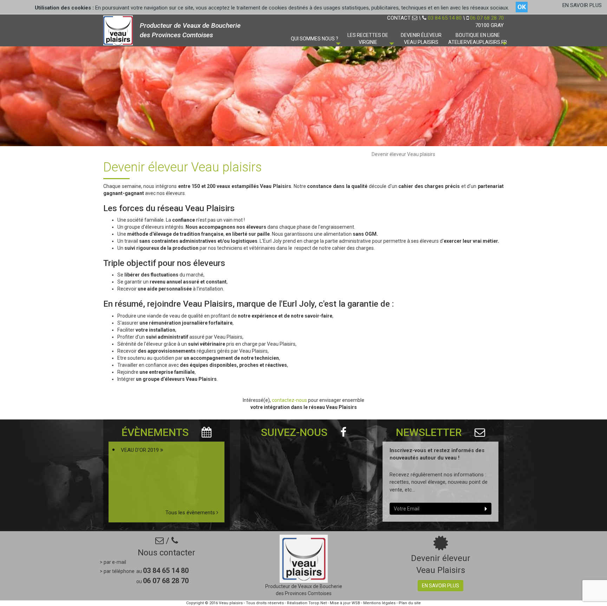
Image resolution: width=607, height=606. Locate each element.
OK (521, 7)
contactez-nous (290, 400)
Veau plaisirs (231, 603)
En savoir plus (440, 585)
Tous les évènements (190, 512)
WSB (356, 603)
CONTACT (399, 18)
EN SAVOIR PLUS (582, 5)
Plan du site (410, 603)
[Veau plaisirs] (118, 30)
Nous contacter (166, 553)
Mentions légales (379, 603)
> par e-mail (113, 562)
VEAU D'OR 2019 (140, 450)
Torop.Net (317, 603)
